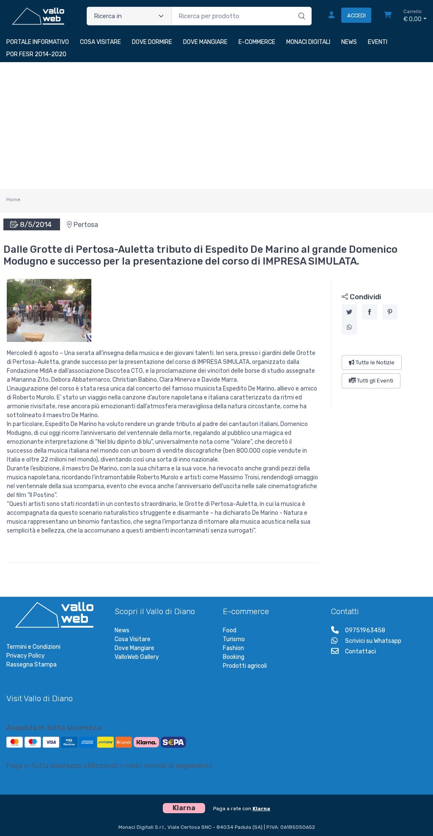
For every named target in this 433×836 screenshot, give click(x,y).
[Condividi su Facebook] (369, 312)
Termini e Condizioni (33, 646)
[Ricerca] (300, 7)
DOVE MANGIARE (205, 42)
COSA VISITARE (100, 42)
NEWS (349, 42)
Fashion (233, 648)
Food (229, 630)
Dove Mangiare (134, 648)
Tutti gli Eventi (374, 381)
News (122, 630)
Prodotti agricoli (245, 665)
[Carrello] (387, 16)
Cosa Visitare (133, 639)
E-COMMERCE (256, 42)
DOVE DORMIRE (152, 42)
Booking (233, 657)
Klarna (261, 808)
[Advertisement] (216, 125)
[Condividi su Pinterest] (389, 312)
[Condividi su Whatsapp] (349, 327)
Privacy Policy (25, 655)
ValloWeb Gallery (137, 657)
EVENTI (377, 42)
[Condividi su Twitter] (349, 312)
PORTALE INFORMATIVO (37, 42)
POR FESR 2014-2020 (36, 54)
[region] (379, 344)
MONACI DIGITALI (308, 42)
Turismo (234, 639)
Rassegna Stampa (31, 664)
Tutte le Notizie (374, 363)
